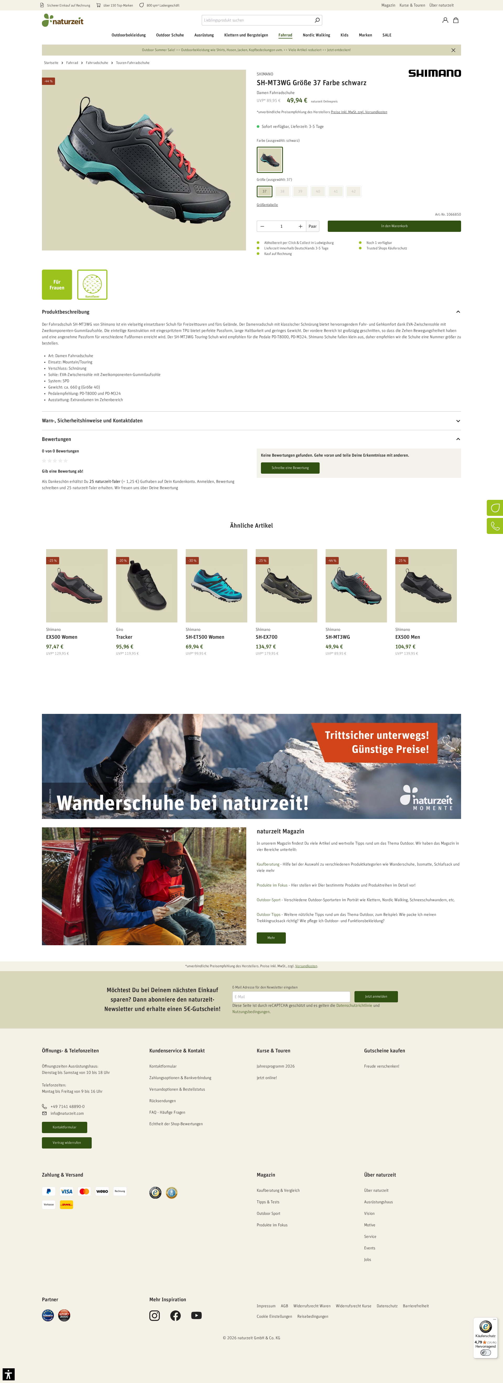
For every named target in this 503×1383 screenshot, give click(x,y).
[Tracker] (146, 585)
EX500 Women (61, 637)
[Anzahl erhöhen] (300, 226)
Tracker (124, 637)
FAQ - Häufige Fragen (167, 1112)
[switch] (485, 1352)
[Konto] (445, 20)
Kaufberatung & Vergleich (278, 1190)
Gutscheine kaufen (384, 1050)
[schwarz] (270, 160)
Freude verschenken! (381, 1066)
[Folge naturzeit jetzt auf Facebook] (175, 1318)
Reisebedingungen (312, 1316)
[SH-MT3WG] (356, 585)
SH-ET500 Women (205, 637)
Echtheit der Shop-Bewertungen (176, 1124)
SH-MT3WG (338, 637)
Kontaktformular (64, 1127)
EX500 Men (407, 637)
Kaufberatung (268, 864)
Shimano (265, 74)
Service (370, 1236)
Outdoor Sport (268, 1213)
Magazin (388, 5)
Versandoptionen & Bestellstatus (177, 1089)
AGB (284, 1306)
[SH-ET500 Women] (216, 585)
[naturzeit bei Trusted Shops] (155, 1192)
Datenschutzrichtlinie (354, 1005)
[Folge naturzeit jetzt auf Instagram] (154, 1318)
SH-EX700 (266, 637)
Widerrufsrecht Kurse (353, 1306)
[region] (251, 597)
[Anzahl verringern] (262, 226)
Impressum (266, 1306)
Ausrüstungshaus (378, 1202)
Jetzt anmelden (376, 996)
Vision (369, 1213)
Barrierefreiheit (416, 1306)
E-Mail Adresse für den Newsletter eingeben (265, 987)
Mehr (271, 938)
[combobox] (257, 20)
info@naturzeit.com (67, 1113)
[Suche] (317, 20)
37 (265, 191)
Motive (369, 1225)
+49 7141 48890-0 (68, 1107)
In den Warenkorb (394, 226)
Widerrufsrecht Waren (312, 1306)
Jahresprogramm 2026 (276, 1066)
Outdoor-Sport (269, 900)
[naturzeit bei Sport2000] (64, 1315)
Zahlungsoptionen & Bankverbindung (180, 1078)
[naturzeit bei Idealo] (48, 1315)
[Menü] (494, 1321)
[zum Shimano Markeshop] (435, 73)
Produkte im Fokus (272, 885)
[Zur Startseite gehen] (63, 20)
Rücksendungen (162, 1101)
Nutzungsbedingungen (251, 1012)
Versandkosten (306, 966)
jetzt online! (267, 1078)
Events (369, 1248)
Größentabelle (267, 205)
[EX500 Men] (426, 585)
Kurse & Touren (412, 5)
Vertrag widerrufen (67, 1143)
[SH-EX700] (286, 585)
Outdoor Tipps (269, 914)
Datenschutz (387, 1306)
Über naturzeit (441, 5)
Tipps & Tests (268, 1202)
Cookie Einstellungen (274, 1316)
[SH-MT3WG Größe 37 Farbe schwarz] (144, 160)
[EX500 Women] (76, 585)
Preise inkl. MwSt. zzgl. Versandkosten (359, 112)
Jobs (367, 1260)
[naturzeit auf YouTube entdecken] (196, 1318)
